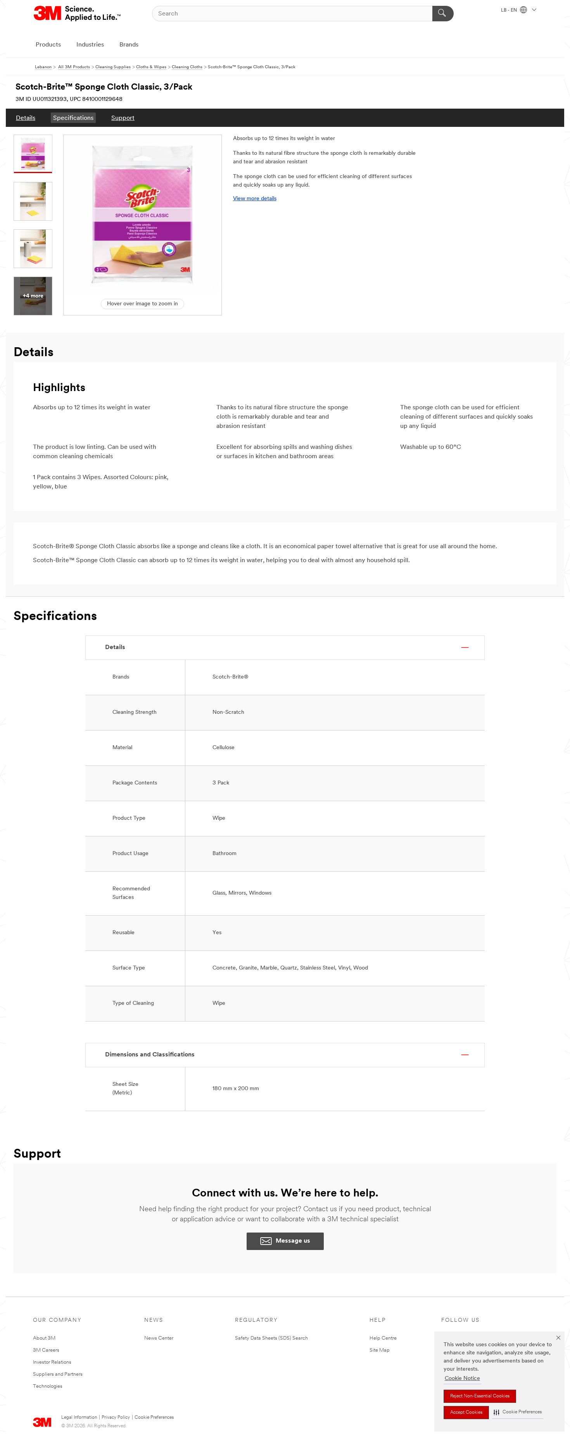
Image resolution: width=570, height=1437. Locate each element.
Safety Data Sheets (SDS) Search (271, 1338)
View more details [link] (254, 199)
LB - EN (509, 10)
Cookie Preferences (154, 1417)
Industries (90, 45)
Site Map (380, 1350)
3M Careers (46, 1350)
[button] (517, 1412)
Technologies (47, 1386)
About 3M (44, 1338)
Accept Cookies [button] (466, 1412)
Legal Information (79, 1417)
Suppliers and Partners (58, 1374)
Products (48, 45)
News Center (158, 1338)
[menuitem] (26, 118)
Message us (293, 1241)
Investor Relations (52, 1362)
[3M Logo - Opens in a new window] (78, 13)
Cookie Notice (462, 1379)
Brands (128, 45)
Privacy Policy (116, 1417)
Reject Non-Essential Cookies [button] (480, 1396)
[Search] (443, 13)
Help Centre (383, 1338)
